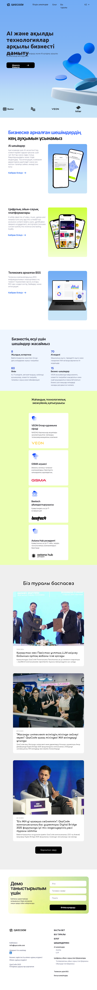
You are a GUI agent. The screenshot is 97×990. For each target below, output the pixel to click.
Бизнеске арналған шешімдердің (44, 132)
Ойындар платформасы (65, 964)
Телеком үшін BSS (61, 971)
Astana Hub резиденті (43, 540)
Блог (55, 5)
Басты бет (59, 930)
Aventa (58, 950)
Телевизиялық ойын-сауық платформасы (72, 961)
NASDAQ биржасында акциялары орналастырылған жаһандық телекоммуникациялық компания (44, 434)
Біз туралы (60, 934)
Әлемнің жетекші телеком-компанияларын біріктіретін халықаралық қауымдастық (42, 470)
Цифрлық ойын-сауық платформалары (70, 958)
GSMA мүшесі (39, 464)
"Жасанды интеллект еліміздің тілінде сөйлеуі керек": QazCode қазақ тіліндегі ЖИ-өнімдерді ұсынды (47, 737)
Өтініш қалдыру (68, 907)
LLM (57, 953)
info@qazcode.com (17, 945)
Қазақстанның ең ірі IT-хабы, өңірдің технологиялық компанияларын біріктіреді (45, 545)
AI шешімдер (59, 947)
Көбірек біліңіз (15, 292)
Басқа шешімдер (61, 975)
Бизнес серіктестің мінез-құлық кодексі (25, 957)
